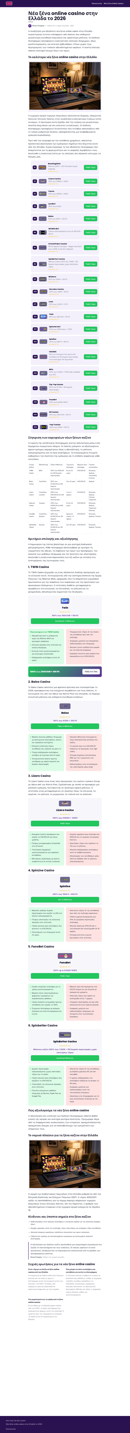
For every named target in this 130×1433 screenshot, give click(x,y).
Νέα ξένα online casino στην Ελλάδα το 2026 (24, 1424)
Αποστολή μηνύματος (65, 1402)
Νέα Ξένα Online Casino (114, 3)
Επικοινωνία (97, 3)
